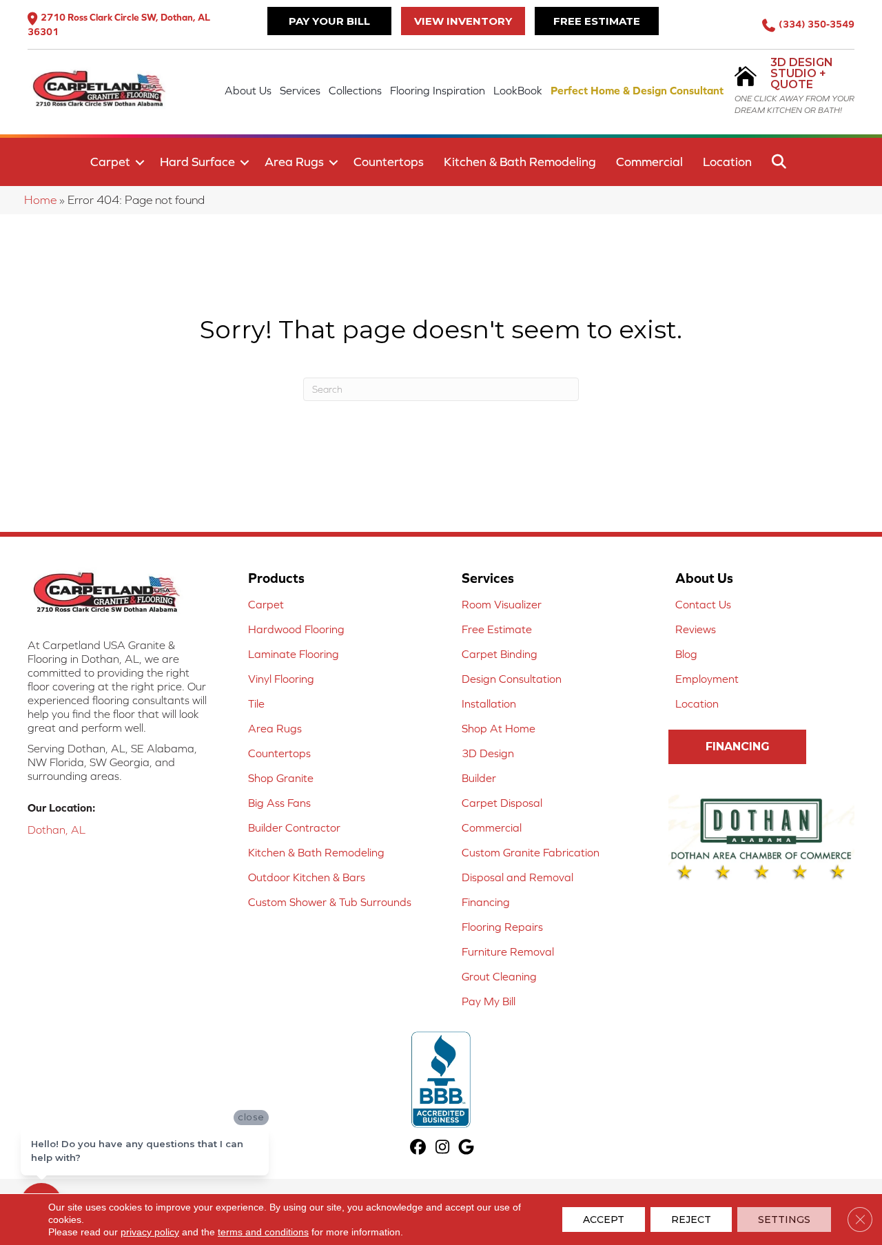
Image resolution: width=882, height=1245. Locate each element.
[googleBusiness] (467, 1148)
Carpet (110, 161)
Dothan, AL (56, 829)
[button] (140, 162)
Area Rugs (294, 161)
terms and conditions (263, 1231)
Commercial (649, 161)
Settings (784, 1219)
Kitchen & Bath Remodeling (520, 161)
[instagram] (443, 1148)
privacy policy (150, 1231)
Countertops (388, 161)
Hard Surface (197, 161)
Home (40, 200)
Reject (691, 1219)
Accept (603, 1219)
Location (727, 161)
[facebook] (419, 1148)
